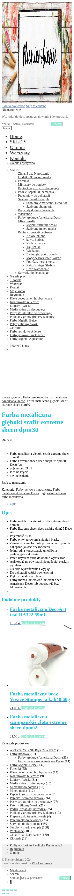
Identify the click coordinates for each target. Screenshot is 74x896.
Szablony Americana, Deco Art (46, 203)
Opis (13, 504)
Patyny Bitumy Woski (24, 324)
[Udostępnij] (7, 889)
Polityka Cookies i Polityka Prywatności (36, 845)
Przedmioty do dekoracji (34, 195)
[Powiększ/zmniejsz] (15, 889)
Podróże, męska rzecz (40, 261)
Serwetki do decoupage (33, 272)
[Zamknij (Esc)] (3, 889)
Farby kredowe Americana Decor (39, 217)
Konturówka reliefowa (24, 302)
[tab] (41, 504)
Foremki (23, 181)
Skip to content (36, 106)
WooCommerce (42, 863)
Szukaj (57, 123)
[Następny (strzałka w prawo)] (7, 893)
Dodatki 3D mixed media (34, 177)
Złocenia (15, 327)
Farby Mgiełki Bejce (23, 320)
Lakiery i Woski (20, 305)
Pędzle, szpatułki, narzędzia (36, 192)
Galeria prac (18, 276)
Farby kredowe (33, 397)
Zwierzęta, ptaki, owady (42, 254)
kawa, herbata (35, 239)
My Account (18, 870)
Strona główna (11, 397)
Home (16, 136)
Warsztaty (20, 152)
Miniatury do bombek (32, 184)
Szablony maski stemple (33, 199)
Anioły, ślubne (35, 236)
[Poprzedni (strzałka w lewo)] (3, 893)
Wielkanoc (25, 214)
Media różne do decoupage (27, 309)
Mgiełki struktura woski (41, 225)
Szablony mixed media (41, 228)
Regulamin (17, 294)
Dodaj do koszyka (33, 623)
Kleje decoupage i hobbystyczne (31, 298)
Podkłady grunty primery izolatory (32, 316)
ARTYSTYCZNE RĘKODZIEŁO (33, 750)
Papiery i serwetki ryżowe (35, 232)
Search (14, 874)
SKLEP (17, 141)
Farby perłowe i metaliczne (27, 335)
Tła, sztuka (33, 247)
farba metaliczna (12, 497)
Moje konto (17, 291)
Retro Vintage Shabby (40, 265)
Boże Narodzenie (37, 269)
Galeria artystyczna (22, 163)
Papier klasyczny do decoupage (38, 188)
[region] (37, 375)
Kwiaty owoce (35, 243)
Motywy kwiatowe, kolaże (43, 258)
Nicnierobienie (11, 109)
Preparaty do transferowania (36, 210)
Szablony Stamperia (39, 206)
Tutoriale (15, 280)
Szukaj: (6, 123)
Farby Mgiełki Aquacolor (26, 338)
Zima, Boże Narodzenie (33, 173)
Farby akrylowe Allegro (25, 331)
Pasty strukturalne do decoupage (31, 313)
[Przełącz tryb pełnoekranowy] (11, 889)
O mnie (17, 147)
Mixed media (26, 221)
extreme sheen (56, 493)
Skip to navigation (13, 106)
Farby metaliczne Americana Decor (31, 491)
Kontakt (18, 158)
